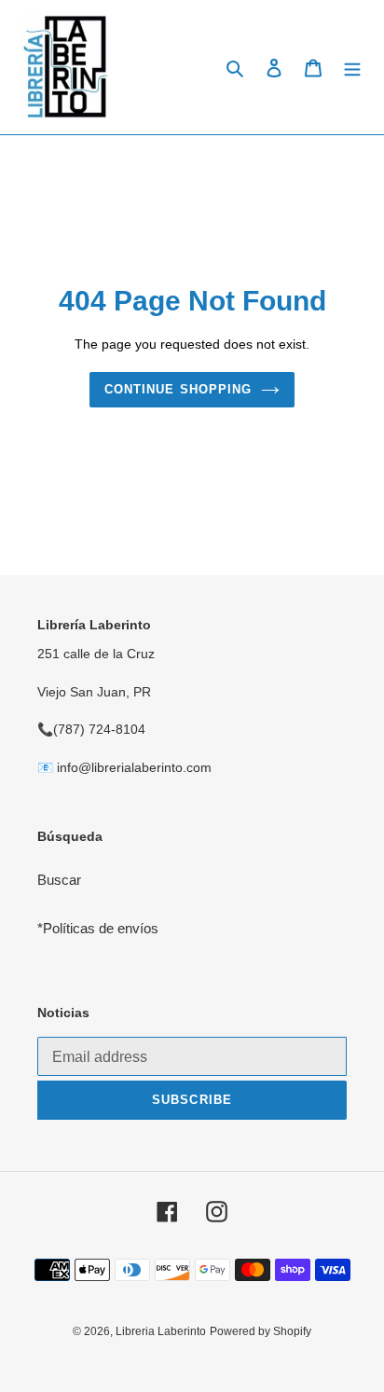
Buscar (59, 880)
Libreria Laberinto (161, 1331)
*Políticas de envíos (97, 928)
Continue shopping (178, 389)
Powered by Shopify (260, 1331)
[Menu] (352, 68)
